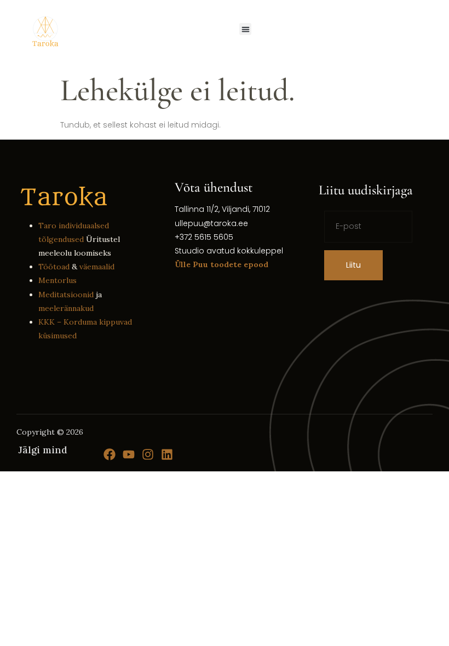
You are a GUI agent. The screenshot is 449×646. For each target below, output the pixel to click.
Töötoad (54, 267)
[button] (245, 29)
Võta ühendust (213, 187)
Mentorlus (57, 280)
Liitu (353, 264)
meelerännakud (66, 308)
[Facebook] (109, 454)
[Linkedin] (167, 454)
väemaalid (96, 267)
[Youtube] (129, 454)
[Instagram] (148, 454)
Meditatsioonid (66, 294)
